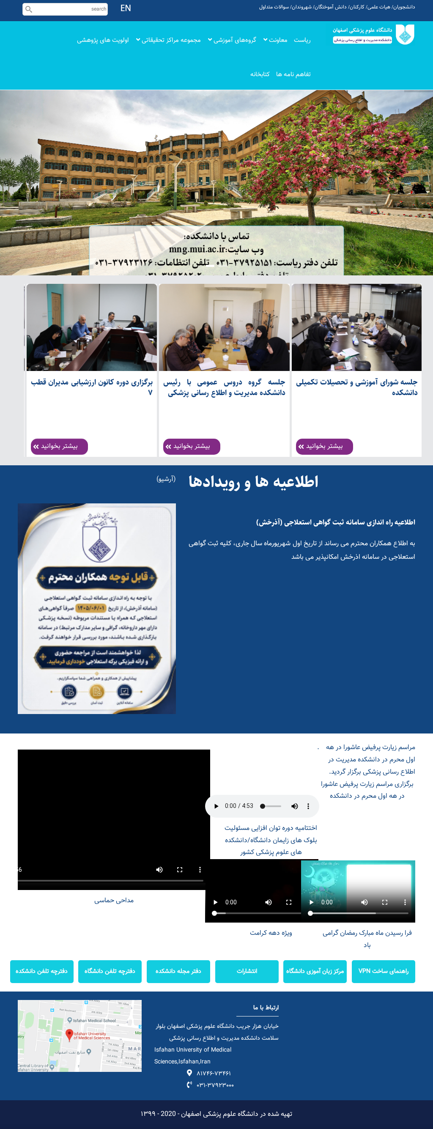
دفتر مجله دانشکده (178, 971)
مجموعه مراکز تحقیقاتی (170, 40)
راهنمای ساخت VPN (383, 971)
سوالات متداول (274, 7)
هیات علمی (378, 7)
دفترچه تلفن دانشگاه (110, 971)
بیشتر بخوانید (59, 446)
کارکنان (357, 7)
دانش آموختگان (331, 7)
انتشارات (247, 971)
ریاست (302, 40)
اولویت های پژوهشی (103, 40)
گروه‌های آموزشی (234, 40)
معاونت (277, 40)
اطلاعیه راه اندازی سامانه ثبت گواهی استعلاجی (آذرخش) (335, 522)
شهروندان (302, 7)
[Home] (371, 34)
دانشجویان (404, 7)
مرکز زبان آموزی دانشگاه (315, 971)
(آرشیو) (166, 479)
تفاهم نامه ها (293, 75)
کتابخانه (260, 75)
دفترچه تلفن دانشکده (42, 971)
